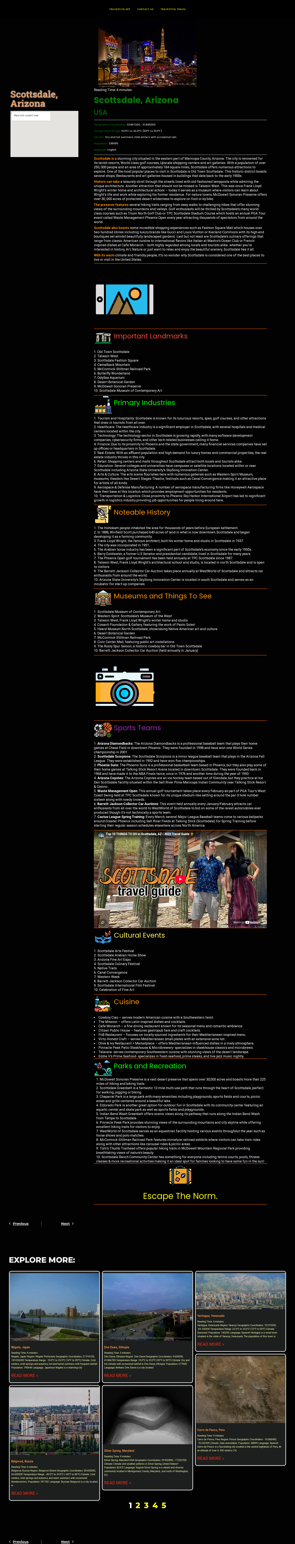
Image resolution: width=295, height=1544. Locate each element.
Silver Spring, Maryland (119, 1451)
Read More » (24, 1375)
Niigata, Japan (20, 1347)
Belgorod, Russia (22, 1461)
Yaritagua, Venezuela (210, 1316)
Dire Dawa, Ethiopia (116, 1347)
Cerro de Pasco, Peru (211, 1430)
